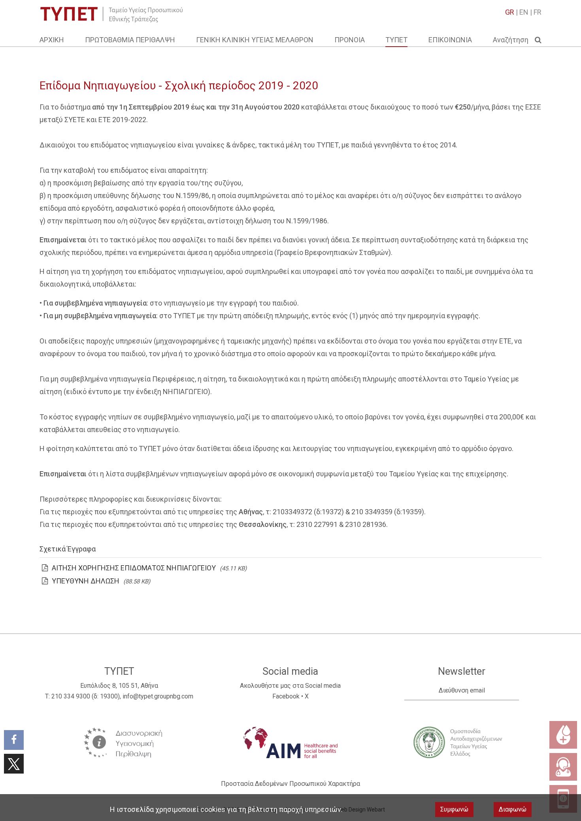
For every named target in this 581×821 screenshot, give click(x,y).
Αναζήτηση (514, 40)
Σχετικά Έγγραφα (68, 549)
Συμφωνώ (454, 809)
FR (537, 12)
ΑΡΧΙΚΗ (52, 40)
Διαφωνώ (512, 809)
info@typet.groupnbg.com (158, 696)
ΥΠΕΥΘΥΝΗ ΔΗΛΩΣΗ (85, 581)
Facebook (286, 696)
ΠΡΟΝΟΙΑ (349, 40)
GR (509, 12)
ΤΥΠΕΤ (396, 40)
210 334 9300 (70, 696)
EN (523, 12)
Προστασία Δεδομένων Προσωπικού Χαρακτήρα (290, 783)
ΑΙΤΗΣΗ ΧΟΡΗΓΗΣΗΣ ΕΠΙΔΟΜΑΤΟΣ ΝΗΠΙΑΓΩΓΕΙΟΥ (134, 568)
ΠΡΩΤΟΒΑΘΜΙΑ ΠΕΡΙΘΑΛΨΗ (130, 40)
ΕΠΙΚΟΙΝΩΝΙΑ (450, 40)
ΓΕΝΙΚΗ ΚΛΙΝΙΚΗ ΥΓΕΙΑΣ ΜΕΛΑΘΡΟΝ (254, 40)
